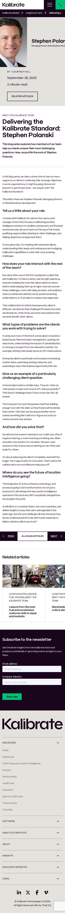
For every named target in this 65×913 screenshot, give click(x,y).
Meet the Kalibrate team (18, 115)
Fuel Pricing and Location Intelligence (21, 764)
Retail (5, 750)
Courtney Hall (21, 72)
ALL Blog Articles (32, 536)
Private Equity (9, 803)
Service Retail (9, 777)
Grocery (6, 770)
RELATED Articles (22, 96)
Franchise (7, 810)
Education (7, 790)
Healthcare (8, 783)
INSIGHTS (7, 856)
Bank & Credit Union (12, 797)
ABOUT (6, 844)
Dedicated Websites (14, 867)
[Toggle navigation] (50, 4)
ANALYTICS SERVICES (14, 833)
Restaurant (8, 757)
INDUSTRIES (9, 743)
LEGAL (6, 879)
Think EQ (46, 905)
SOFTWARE (8, 821)
